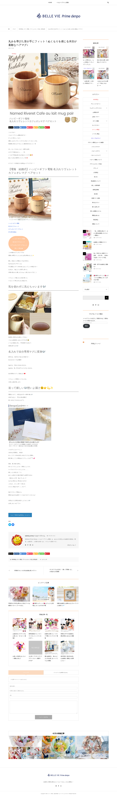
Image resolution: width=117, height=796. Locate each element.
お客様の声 (96, 112)
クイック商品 (95, 129)
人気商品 (95, 172)
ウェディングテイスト (96, 108)
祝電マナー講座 (96, 198)
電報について (95, 224)
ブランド (95, 168)
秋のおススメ (95, 202)
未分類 (96, 194)
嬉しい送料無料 (96, 185)
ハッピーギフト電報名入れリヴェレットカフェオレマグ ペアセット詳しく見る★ (18, 243)
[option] (25, 747)
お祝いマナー (95, 116)
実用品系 (35, 559)
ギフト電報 (19, 559)
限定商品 (95, 219)
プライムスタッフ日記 (27, 559)
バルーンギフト (96, 151)
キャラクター (95, 125)
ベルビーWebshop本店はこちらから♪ (20, 515)
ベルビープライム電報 (63, 2)
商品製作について (96, 181)
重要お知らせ (95, 215)
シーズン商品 (95, 134)
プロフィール (70, 545)
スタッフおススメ (96, 138)
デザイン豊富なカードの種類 (96, 142)
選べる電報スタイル (95, 211)
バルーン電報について (96, 159)
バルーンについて (96, 155)
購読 (86, 326)
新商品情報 (96, 189)
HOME (50, 2)
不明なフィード (96, 344)
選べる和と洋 (95, 207)
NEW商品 (14, 559)
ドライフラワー (96, 147)
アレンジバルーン (96, 104)
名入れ (96, 177)
